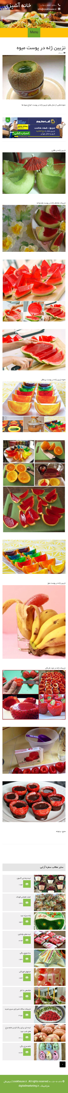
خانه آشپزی (17, 5)
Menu (34, 33)
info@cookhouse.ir (47, 9)
